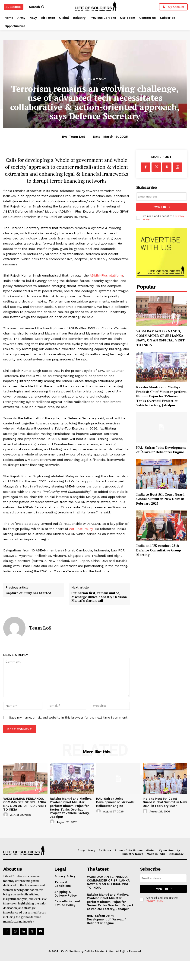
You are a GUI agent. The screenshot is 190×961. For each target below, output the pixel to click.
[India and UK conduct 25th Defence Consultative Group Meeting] (161, 525)
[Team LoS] (14, 628)
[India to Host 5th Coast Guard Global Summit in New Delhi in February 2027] (161, 474)
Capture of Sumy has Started (28, 593)
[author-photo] (6, 814)
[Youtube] (40, 931)
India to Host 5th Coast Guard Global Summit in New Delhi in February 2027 (160, 499)
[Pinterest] (166, 167)
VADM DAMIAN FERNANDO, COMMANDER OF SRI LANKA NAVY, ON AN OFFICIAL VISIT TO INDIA (160, 338)
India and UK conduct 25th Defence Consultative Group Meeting (158, 550)
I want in (159, 206)
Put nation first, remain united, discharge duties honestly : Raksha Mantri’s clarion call (99, 597)
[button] (37, 6)
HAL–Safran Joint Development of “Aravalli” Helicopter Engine (161, 449)
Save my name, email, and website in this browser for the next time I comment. (68, 717)
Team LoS (77, 136)
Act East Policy (81, 529)
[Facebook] (145, 167)
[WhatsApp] (177, 167)
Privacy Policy (154, 900)
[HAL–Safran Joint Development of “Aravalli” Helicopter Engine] (161, 427)
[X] (156, 167)
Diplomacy (95, 79)
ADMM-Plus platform (106, 275)
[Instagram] (15, 931)
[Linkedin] (23, 931)
